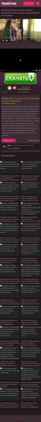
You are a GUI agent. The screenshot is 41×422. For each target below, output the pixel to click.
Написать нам (20, 418)
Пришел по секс (10, 103)
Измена (11, 98)
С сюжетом (6, 101)
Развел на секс (16, 101)
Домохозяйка (34, 98)
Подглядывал (19, 98)
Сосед (27, 98)
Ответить (31, 145)
